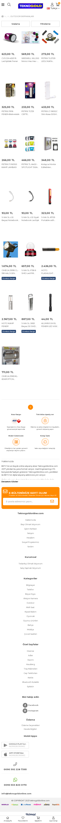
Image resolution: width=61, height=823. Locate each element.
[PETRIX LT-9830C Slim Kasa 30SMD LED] (50, 90)
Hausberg (30, 664)
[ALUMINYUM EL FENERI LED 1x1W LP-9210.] (50, 302)
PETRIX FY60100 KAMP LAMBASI (9, 165)
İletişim (30, 533)
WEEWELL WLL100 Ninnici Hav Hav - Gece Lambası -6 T (30, 60)
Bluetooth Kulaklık (30, 682)
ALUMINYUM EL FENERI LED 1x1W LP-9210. (49, 325)
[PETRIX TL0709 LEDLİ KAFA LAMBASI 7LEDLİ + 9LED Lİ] (50, 37)
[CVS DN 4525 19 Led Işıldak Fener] (11, 37)
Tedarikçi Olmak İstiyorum (30, 564)
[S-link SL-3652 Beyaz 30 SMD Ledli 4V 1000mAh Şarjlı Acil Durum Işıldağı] (30, 302)
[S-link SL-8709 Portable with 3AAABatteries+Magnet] (50, 196)
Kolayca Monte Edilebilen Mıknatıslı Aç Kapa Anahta (49, 166)
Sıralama (16, 24)
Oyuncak (31, 616)
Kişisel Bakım (30, 612)
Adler (30, 655)
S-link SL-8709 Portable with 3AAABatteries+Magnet (50, 219)
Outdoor (30, 603)
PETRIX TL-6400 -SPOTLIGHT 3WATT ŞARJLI (30, 166)
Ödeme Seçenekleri (30, 725)
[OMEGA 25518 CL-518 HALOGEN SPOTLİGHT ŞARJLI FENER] (11, 249)
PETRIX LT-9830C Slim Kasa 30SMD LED (49, 113)
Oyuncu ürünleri (30, 621)
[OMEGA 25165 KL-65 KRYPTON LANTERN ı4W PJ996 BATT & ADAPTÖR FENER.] (11, 355)
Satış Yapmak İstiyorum (30, 568)
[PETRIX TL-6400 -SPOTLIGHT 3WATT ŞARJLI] (30, 143)
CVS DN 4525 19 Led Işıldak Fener (10, 59)
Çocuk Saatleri (30, 634)
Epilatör (30, 686)
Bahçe (30, 625)
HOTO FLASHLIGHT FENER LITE (47, 272)
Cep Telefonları (30, 673)
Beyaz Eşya (30, 594)
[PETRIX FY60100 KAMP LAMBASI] (11, 143)
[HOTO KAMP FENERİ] (11, 302)
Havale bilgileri (30, 729)
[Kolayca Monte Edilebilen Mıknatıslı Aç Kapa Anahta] (50, 143)
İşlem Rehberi (30, 529)
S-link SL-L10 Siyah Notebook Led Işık (30, 218)
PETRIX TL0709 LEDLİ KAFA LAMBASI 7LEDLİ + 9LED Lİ (49, 60)
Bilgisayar (30, 585)
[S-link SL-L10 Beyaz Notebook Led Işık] (11, 196)
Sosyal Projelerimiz (30, 542)
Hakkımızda (30, 520)
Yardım (30, 547)
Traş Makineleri (30, 669)
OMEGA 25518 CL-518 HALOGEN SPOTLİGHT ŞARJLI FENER (10, 272)
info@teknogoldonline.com (15, 793)
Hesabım (30, 538)
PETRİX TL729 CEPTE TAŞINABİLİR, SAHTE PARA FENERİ (27, 113)
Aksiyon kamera (30, 598)
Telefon (30, 589)
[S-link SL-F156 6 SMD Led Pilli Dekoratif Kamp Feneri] (30, 249)
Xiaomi (30, 660)
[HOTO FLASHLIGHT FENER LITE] (50, 249)
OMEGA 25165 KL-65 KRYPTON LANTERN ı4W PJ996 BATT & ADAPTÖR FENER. (10, 378)
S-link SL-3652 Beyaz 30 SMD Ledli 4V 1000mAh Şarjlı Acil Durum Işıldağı (29, 325)
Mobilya (30, 629)
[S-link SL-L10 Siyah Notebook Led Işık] (30, 196)
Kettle (30, 678)
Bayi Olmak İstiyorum (30, 524)
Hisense (30, 651)
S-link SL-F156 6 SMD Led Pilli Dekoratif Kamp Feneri (29, 272)
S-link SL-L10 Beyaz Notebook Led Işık (10, 219)
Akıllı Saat (30, 607)
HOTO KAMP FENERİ (8, 324)
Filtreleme (45, 24)
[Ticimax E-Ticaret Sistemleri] (30, 814)
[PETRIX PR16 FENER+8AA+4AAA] (11, 90)
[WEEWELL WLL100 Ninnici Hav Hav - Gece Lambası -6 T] (30, 37)
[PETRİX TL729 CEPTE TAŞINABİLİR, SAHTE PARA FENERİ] (30, 90)
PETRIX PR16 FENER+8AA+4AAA (10, 112)
